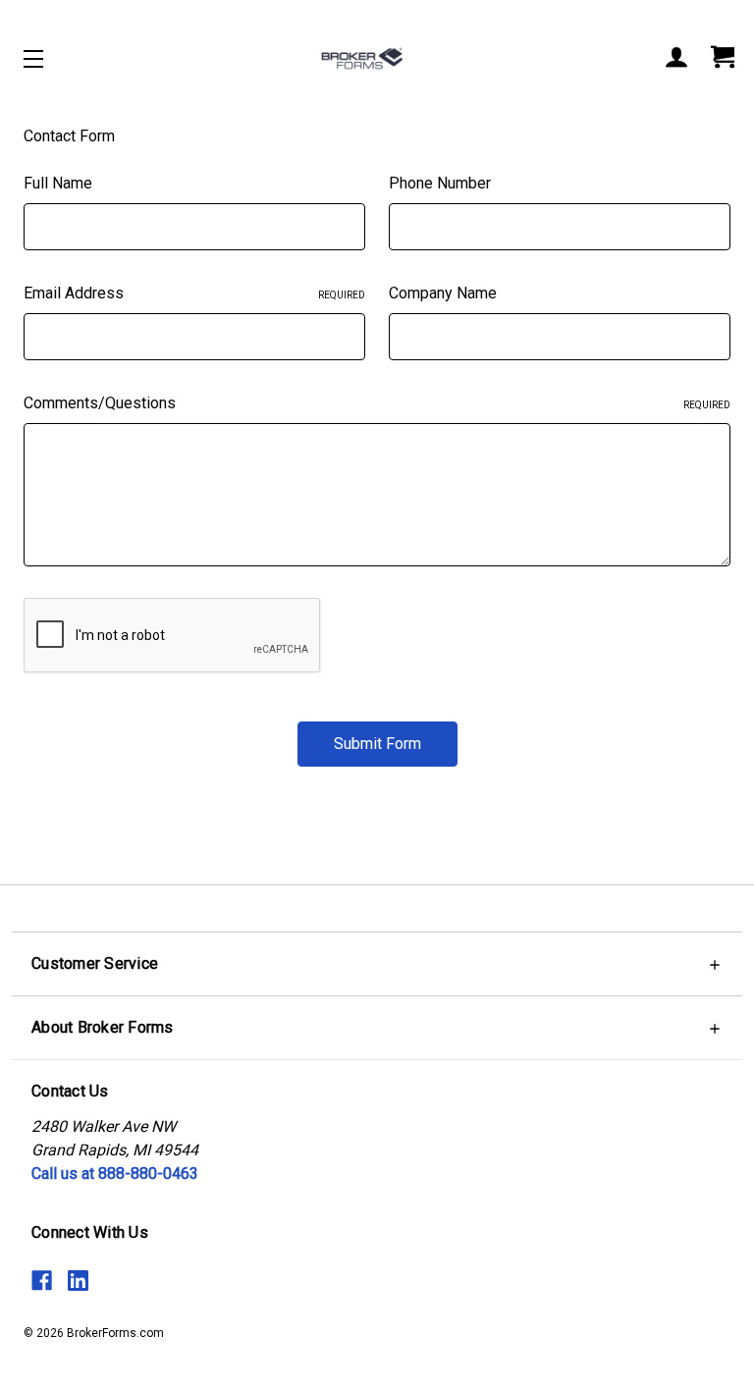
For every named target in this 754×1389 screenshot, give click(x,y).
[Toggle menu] (51, 58)
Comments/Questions (377, 403)
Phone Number (440, 183)
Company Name (443, 293)
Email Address (194, 293)
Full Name (58, 183)
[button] (377, 963)
